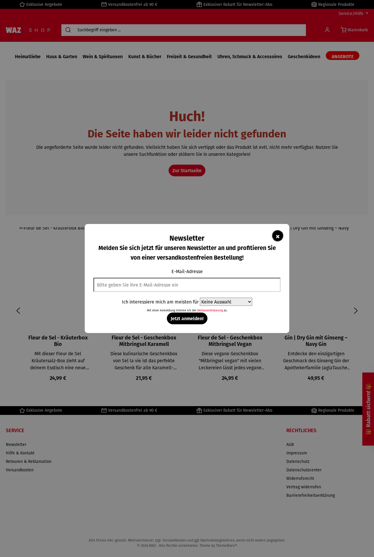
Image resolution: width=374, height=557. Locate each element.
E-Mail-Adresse (187, 271)
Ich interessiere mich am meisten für (160, 301)
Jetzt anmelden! (187, 318)
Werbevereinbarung (210, 310)
